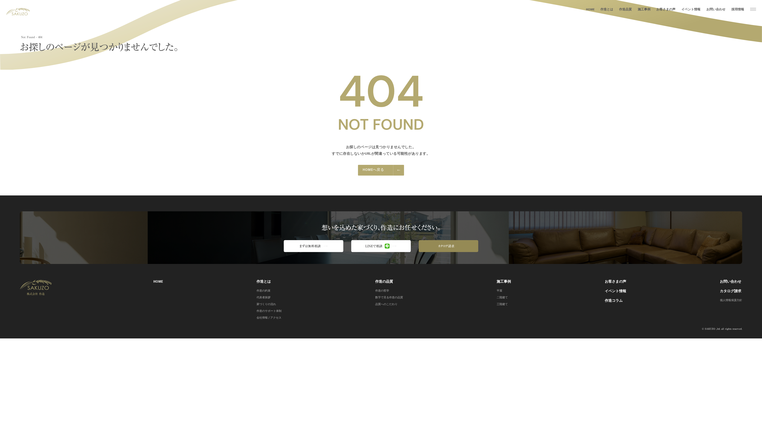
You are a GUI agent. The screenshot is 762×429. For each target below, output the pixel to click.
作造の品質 (384, 281)
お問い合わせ (730, 281)
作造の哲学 (382, 290)
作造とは (264, 281)
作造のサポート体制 (269, 311)
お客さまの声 (615, 281)
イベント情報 (615, 291)
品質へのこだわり (386, 304)
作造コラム (614, 300)
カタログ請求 (730, 291)
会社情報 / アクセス (269, 317)
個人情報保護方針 (731, 300)
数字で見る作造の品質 (389, 297)
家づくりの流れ (266, 304)
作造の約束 (263, 290)
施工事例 (504, 281)
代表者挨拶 (263, 297)
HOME (158, 281)
